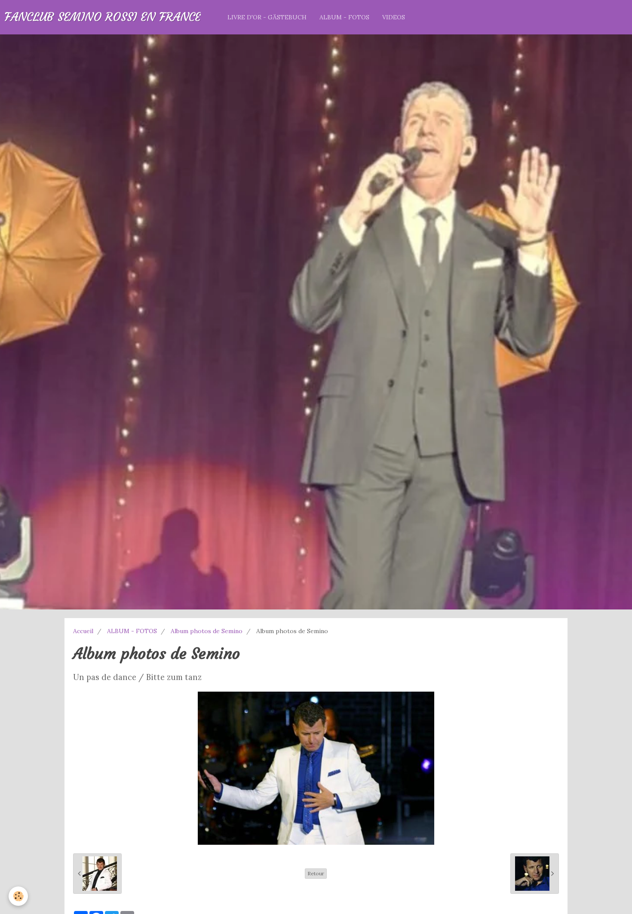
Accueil (83, 631)
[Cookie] (18, 896)
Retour (315, 873)
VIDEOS (393, 17)
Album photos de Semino (206, 631)
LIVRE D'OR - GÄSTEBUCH (267, 17)
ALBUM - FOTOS (344, 17)
